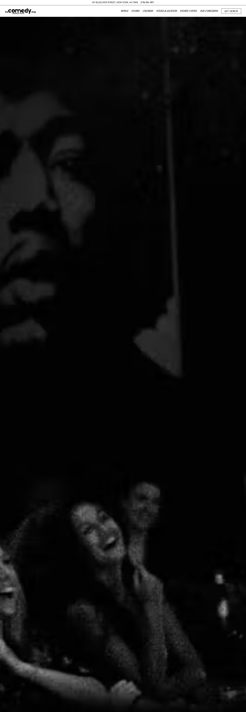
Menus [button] (124, 11)
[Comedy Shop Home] (20, 11)
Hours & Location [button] (166, 11)
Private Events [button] (188, 11)
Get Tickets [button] (231, 11)
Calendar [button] (148, 11)
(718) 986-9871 (147, 2)
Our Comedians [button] (209, 11)
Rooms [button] (136, 11)
